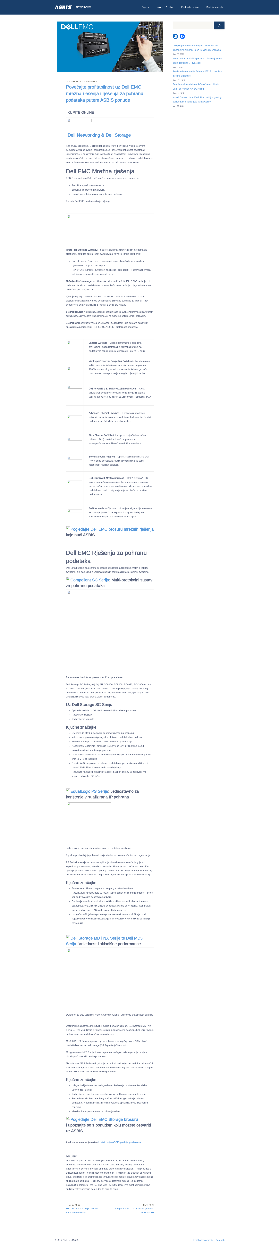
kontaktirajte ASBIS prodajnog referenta (120, 1142)
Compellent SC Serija (89, 580)
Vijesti (145, 7)
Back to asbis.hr (214, 7)
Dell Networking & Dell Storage (99, 135)
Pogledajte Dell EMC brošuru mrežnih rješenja (112, 529)
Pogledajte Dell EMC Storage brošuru (104, 1119)
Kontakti (220, 1240)
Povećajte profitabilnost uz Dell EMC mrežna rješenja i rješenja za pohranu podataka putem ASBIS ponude (104, 93)
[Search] (219, 25)
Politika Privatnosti (203, 1240)
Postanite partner (190, 7)
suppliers (91, 82)
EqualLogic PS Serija (89, 791)
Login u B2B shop (165, 7)
